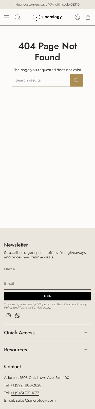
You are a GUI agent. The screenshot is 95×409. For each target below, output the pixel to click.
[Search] (76, 80)
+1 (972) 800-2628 (26, 385)
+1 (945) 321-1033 (25, 393)
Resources (15, 349)
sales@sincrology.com (36, 400)
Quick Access (19, 332)
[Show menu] (7, 17)
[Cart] (88, 17)
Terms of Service (30, 307)
